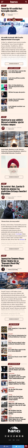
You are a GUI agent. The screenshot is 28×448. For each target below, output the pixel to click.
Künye (10, 440)
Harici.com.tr (11, 129)
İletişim (17, 440)
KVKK (14, 440)
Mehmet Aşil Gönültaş (13, 269)
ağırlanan (22, 239)
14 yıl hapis (19, 234)
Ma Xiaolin (10, 15)
